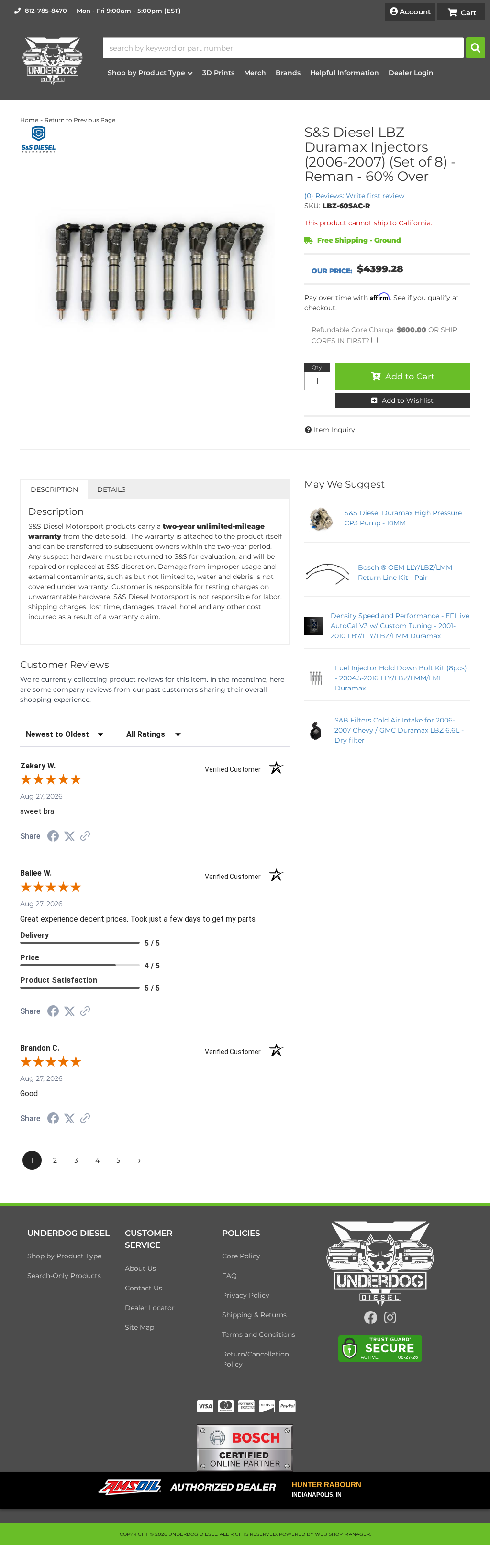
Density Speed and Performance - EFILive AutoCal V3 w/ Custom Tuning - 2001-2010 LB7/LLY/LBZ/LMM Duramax (400, 625)
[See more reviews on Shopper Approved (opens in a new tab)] (85, 837)
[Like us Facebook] (371, 1320)
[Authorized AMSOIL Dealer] (190, 1487)
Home (29, 119)
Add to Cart (409, 376)
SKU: (312, 205)
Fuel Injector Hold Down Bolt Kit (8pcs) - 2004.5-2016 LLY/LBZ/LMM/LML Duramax (401, 678)
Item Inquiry (334, 429)
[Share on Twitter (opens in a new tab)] (69, 836)
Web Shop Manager (342, 1534)
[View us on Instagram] (390, 1320)
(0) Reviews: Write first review (354, 195)
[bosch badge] (245, 1448)
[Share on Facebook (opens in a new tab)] (53, 837)
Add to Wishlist (408, 400)
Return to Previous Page (80, 119)
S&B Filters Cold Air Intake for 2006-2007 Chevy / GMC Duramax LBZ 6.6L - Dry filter (399, 730)
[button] (294, 47)
